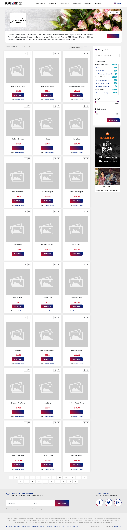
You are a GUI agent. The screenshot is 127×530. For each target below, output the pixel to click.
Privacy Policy (66, 526)
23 (70, 482)
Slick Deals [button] (39, 3)
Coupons (17, 526)
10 (60, 477)
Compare (98, 3)
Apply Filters (113, 120)
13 (78, 477)
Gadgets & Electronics (102, 64)
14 (84, 477)
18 (39, 482)
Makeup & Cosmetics (104, 83)
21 (57, 482)
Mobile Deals (77, 3)
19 (45, 482)
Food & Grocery (103, 93)
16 (26, 482)
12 (72, 477)
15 (20, 482)
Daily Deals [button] (63, 3)
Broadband (88, 3)
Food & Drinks (99, 89)
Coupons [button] (51, 3)
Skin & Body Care (103, 80)
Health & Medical (103, 86)
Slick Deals (8, 526)
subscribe (62, 503)
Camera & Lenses (103, 68)
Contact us (76, 526)
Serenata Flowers (19, 99)
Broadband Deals (38, 526)
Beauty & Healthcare (101, 77)
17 (33, 482)
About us (57, 526)
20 (51, 482)
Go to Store (113, 36)
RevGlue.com (117, 526)
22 (63, 482)
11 (66, 477)
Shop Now (18, 95)
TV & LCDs (101, 71)
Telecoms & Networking (105, 74)
